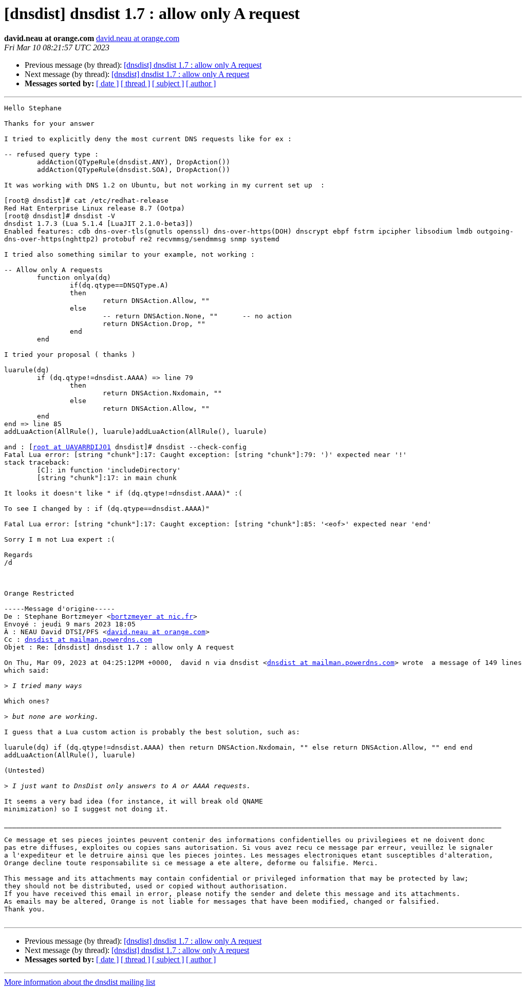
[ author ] (201, 83)
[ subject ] (168, 83)
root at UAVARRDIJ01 (72, 447)
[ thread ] (135, 83)
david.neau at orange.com (137, 38)
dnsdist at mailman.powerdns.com (88, 639)
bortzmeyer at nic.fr (152, 616)
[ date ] (107, 83)
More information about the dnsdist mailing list (79, 982)
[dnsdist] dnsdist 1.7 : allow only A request (192, 65)
